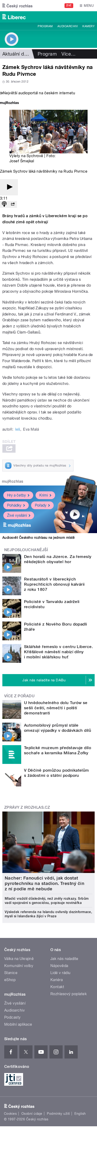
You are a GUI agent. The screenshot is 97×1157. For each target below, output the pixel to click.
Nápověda (59, 966)
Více (68, 54)
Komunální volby (18, 966)
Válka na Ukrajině (19, 958)
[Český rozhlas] (17, 5)
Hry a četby (16, 495)
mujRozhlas (12, 481)
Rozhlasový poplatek (68, 994)
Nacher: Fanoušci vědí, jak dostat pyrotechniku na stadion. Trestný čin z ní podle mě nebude (44, 883)
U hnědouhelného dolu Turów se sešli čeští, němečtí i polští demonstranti (56, 707)
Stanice (10, 973)
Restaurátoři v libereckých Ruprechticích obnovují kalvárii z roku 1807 (54, 584)
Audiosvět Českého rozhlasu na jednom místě (38, 537)
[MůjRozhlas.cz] (9, 103)
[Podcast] (4, 204)
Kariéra (56, 980)
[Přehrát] (9, 187)
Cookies (10, 1113)
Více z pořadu (19, 696)
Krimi (43, 495)
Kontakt (57, 987)
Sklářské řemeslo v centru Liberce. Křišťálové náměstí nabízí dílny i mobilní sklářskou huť (58, 651)
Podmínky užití (58, 1113)
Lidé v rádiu (60, 973)
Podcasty (12, 1017)
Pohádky (14, 505)
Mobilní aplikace (18, 1024)
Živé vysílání (17, 515)
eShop (10, 980)
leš (17, 429)
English (80, 1113)
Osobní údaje (31, 1113)
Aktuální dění (16, 54)
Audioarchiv (67, 26)
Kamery (88, 26)
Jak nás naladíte (64, 958)
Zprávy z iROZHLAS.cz (27, 807)
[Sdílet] (12, 204)
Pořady (40, 505)
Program (45, 26)
